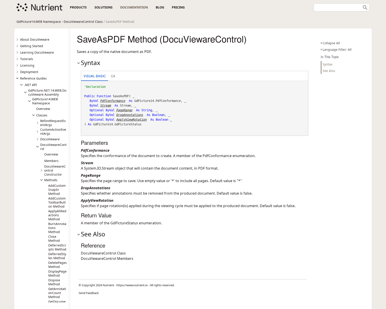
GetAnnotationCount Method (57, 293)
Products (78, 7)
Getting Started (31, 46)
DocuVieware (50, 139)
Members (51, 161)
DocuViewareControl (53, 147)
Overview (43, 109)
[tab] (94, 76)
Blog (160, 7)
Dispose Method (54, 282)
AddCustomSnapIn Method (57, 189)
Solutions (103, 7)
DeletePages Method (57, 265)
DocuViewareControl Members (107, 258)
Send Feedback (89, 293)
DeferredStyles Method (57, 256)
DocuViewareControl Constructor (55, 170)
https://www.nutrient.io (132, 285)
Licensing (27, 65)
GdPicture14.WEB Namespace (39, 21)
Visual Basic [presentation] (95, 76)
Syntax (327, 64)
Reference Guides (33, 78)
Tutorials (26, 59)
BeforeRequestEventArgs (53, 123)
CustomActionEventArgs (53, 131)
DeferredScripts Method (57, 247)
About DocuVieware (34, 39)
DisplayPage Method (57, 273)
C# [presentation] (113, 76)
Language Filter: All (337, 49)
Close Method (54, 238)
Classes (41, 115)
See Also (329, 71)
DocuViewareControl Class (83, 21)
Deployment (29, 72)
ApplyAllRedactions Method (57, 215)
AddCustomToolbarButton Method (57, 202)
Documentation (134, 7)
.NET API (30, 85)
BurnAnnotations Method (57, 228)
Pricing (178, 7)
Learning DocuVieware (37, 52)
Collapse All (331, 43)
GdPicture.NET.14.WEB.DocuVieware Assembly (47, 92)
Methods (50, 180)
